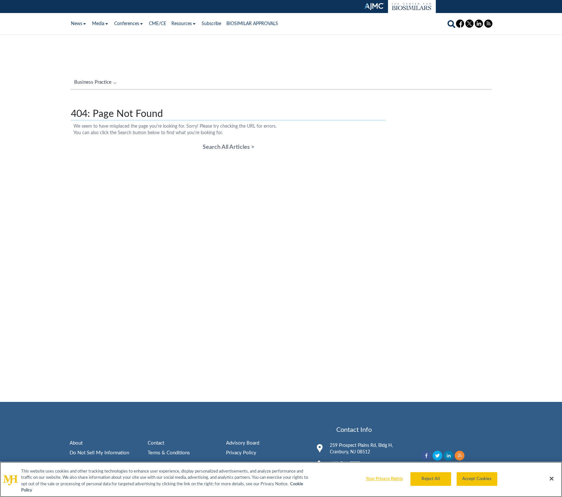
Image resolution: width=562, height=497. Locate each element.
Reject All (430, 479)
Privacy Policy (241, 452)
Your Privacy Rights (384, 479)
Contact (156, 443)
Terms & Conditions (169, 452)
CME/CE (157, 23)
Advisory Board (242, 443)
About (76, 443)
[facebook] (426, 456)
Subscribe (211, 23)
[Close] (551, 478)
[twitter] (437, 456)
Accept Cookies (477, 479)
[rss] (459, 456)
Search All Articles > (228, 147)
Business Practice (93, 82)
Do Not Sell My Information (99, 452)
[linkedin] (448, 456)
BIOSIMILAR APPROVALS (252, 23)
